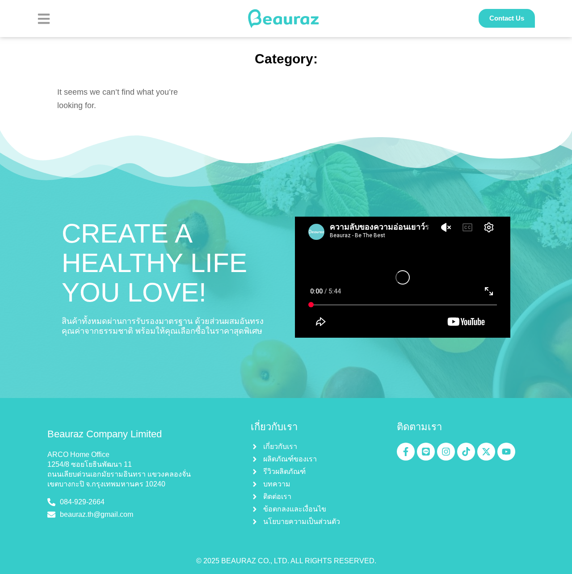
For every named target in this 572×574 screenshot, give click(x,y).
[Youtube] (506, 452)
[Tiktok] (466, 452)
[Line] (426, 452)
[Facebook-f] (406, 452)
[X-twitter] (486, 452)
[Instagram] (446, 452)
